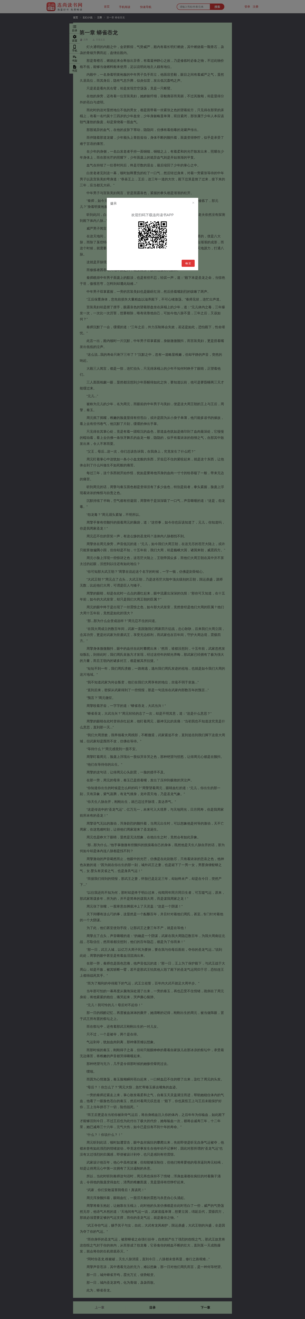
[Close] (193, 203)
